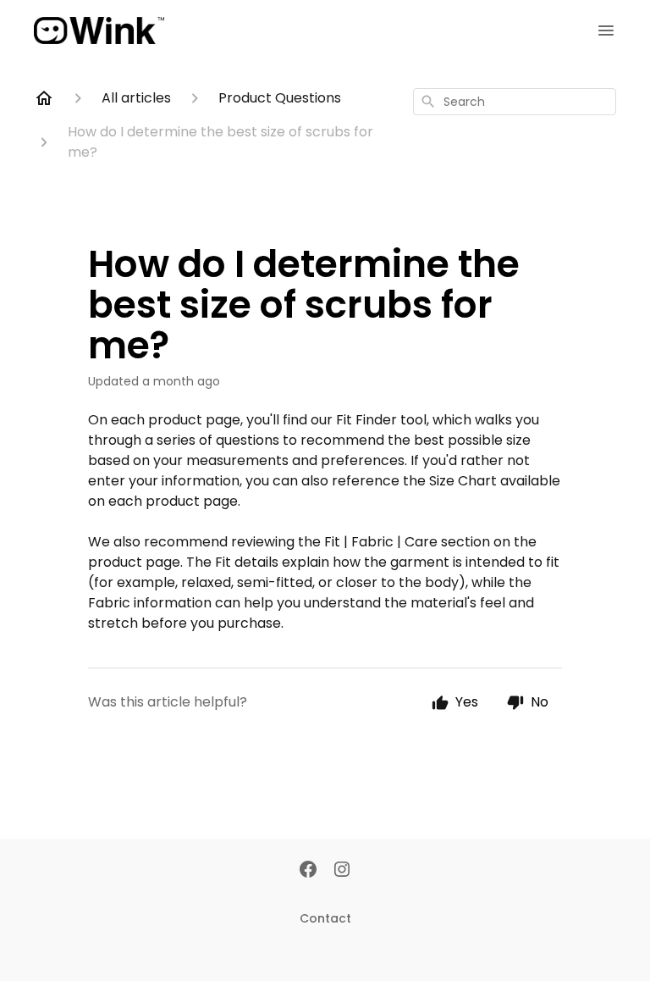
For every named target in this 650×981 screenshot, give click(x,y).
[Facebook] (308, 871)
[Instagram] (342, 871)
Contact (325, 918)
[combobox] (514, 101)
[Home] (44, 98)
